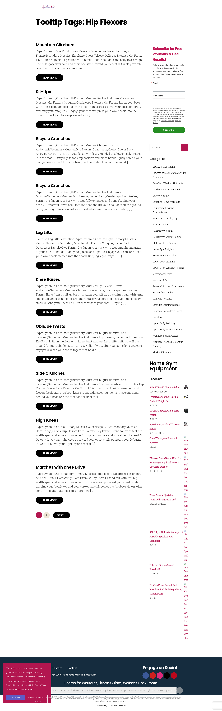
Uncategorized (161, 317)
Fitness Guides (160, 224)
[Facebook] (145, 675)
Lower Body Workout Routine (168, 267)
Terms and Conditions (117, 706)
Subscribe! (168, 129)
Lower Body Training (164, 261)
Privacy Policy (101, 706)
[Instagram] (160, 675)
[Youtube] (153, 675)
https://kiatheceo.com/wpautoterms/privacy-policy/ (38, 699)
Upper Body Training (164, 323)
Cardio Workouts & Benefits (167, 189)
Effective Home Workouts (166, 201)
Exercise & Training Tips (166, 218)
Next (60, 515)
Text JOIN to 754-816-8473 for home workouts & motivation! (68, 675)
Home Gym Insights (163, 249)
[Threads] (167, 675)
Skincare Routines (162, 298)
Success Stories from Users (167, 310)
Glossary (57, 668)
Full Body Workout (163, 230)
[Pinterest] (174, 675)
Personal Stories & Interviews (168, 286)
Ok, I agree (15, 697)
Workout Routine (162, 352)
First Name (158, 96)
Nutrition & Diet (161, 280)
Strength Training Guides (166, 304)
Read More (50, 77)
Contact (72, 668)
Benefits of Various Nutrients (168, 183)
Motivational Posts (162, 273)
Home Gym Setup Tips (165, 255)
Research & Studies (163, 292)
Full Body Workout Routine (167, 236)
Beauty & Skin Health (164, 166)
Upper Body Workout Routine (168, 329)
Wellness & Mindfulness (165, 335)
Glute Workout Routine (165, 243)
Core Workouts (161, 195)
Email (155, 83)
